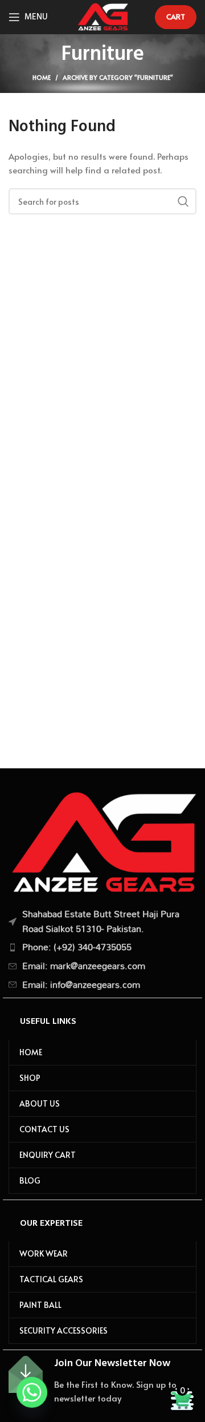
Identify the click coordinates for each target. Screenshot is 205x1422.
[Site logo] (102, 15)
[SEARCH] (183, 201)
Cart (175, 16)
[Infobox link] (102, 1380)
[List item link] (102, 947)
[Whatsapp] (32, 1392)
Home (41, 77)
